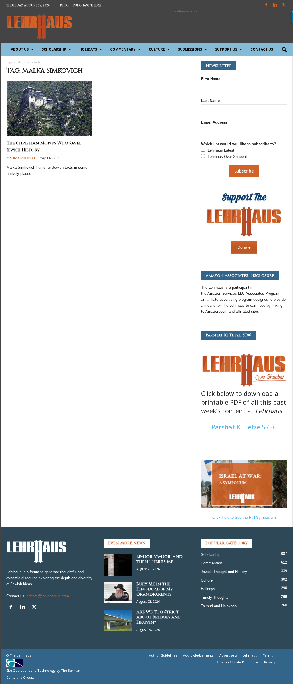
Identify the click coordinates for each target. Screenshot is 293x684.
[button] (284, 50)
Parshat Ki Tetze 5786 (244, 427)
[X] (284, 5)
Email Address (214, 122)
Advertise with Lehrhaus (238, 655)
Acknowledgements (198, 655)
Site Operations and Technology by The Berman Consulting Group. (43, 673)
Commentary (123, 49)
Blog (64, 5)
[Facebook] (266, 5)
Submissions (190, 49)
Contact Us (261, 49)
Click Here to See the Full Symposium (244, 517)
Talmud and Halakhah (219, 606)
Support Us (226, 49)
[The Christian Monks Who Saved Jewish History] (49, 108)
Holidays (88, 49)
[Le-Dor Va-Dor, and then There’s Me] (118, 565)
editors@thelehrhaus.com (48, 596)
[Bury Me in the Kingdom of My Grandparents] (118, 592)
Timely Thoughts (215, 597)
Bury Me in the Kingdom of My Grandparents (154, 589)
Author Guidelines (163, 655)
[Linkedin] (275, 5)
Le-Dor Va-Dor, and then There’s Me (159, 559)
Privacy (269, 662)
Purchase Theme (87, 5)
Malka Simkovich (21, 158)
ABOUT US (20, 49)
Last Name (210, 100)
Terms (268, 655)
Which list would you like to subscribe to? (238, 144)
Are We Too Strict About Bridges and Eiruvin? (158, 617)
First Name (210, 79)
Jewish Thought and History (224, 572)
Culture (157, 49)
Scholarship (54, 49)
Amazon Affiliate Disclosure (237, 662)
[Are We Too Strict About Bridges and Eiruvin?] (118, 620)
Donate (244, 247)
